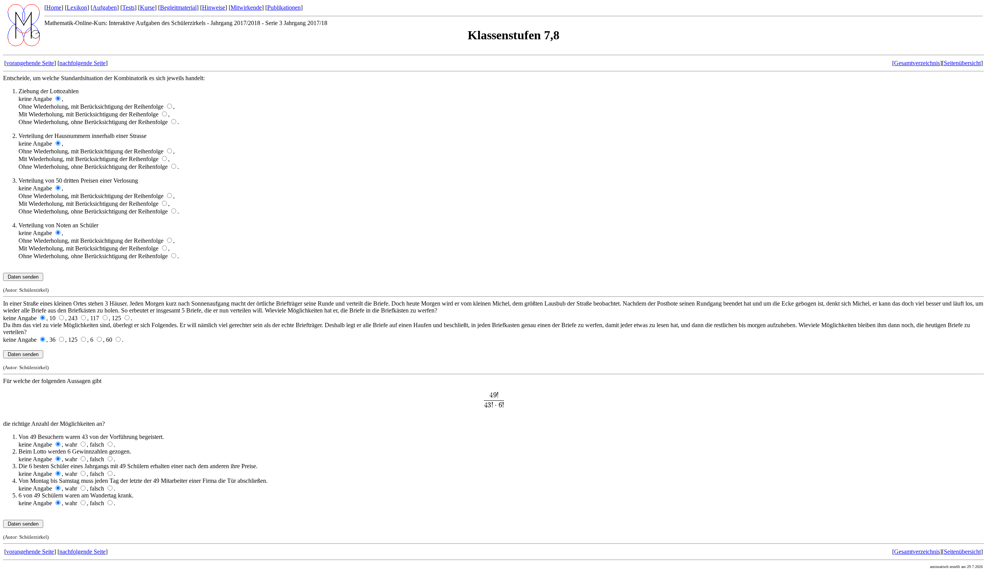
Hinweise (213, 7)
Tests (128, 7)
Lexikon (77, 7)
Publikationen (284, 7)
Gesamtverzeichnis (917, 63)
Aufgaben (105, 7)
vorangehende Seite (30, 63)
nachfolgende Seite (82, 63)
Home (53, 7)
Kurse (147, 7)
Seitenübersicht (962, 63)
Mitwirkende (246, 7)
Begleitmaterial (178, 7)
